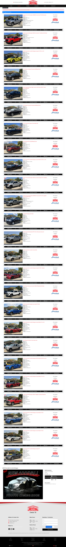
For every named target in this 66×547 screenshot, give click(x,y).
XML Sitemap (55, 539)
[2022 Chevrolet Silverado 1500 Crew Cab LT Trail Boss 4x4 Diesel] (13, 39)
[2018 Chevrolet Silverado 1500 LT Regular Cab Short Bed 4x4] (13, 400)
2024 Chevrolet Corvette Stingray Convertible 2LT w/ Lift (33, 376)
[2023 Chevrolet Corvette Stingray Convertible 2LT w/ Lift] (13, 328)
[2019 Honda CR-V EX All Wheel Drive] (13, 147)
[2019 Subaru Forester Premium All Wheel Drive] (13, 111)
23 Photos (13, 27)
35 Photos (13, 99)
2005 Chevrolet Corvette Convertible (30, 249)
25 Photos (13, 135)
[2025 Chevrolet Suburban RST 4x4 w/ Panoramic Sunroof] (13, 237)
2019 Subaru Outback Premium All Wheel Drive (32, 69)
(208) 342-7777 (14, 521)
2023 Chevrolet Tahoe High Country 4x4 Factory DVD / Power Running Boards (34, 88)
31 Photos (13, 334)
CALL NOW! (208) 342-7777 (49, 2)
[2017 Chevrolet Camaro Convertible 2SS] (13, 129)
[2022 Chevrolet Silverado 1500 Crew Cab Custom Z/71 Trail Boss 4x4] (13, 183)
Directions (44, 539)
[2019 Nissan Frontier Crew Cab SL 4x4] (13, 346)
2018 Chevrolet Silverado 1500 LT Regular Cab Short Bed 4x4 (34, 394)
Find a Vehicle (33, 539)
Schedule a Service (33, 540)
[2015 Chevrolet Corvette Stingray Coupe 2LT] (13, 454)
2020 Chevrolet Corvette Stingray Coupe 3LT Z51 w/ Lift (33, 51)
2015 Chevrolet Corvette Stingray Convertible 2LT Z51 (33, 430)
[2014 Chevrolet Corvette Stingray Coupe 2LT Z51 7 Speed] (13, 274)
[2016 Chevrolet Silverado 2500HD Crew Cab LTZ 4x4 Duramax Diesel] (13, 20)
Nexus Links (55, 540)
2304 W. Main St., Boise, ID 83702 (18, 2)
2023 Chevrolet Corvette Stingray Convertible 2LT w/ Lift (33, 322)
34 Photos (13, 244)
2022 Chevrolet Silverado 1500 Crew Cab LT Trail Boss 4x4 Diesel (35, 33)
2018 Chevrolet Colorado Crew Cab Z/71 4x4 (31, 304)
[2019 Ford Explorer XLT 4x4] (13, 219)
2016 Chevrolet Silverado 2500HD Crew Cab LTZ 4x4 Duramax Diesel (34, 15)
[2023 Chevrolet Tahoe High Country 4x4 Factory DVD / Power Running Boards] (13, 93)
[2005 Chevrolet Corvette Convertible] (13, 255)
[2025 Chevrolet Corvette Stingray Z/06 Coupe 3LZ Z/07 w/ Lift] (13, 364)
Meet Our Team (10, 539)
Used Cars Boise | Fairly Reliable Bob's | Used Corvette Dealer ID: (36, 542)
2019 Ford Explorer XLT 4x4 (28, 213)
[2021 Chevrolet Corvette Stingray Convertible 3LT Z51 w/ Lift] (13, 165)
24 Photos (13, 280)
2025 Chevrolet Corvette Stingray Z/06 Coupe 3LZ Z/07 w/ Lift (34, 358)
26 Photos (13, 117)
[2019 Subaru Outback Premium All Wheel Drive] (13, 75)
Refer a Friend (10, 540)
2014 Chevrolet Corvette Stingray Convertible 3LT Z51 (33, 412)
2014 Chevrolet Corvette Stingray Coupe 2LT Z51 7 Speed (33, 267)
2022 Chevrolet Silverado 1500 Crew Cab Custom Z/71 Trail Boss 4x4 (35, 178)
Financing (22, 540)
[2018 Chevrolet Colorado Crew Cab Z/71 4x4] (13, 310)
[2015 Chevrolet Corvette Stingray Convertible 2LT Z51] (13, 436)
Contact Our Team (50, 529)
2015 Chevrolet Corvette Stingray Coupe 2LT (31, 448)
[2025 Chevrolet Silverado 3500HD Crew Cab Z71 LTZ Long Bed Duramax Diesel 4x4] (13, 201)
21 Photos (13, 262)
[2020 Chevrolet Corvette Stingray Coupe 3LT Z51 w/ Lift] (13, 57)
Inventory (22, 539)
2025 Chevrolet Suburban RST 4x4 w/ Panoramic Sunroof (33, 231)
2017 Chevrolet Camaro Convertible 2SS (30, 123)
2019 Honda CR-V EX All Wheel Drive (30, 141)
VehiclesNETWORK (32, 543)
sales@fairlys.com (11, 522)
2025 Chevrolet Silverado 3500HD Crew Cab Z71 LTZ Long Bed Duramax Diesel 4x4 (34, 196)
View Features (57, 29)
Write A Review (44, 540)
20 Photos (13, 81)
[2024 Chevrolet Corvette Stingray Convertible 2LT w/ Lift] (13, 382)
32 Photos (13, 63)
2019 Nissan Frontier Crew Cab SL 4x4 (30, 340)
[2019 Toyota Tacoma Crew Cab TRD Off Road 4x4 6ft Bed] (13, 292)
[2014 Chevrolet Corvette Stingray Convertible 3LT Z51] (13, 418)
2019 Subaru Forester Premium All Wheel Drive (31, 105)
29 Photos (13, 45)
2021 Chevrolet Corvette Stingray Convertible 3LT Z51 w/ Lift (34, 159)
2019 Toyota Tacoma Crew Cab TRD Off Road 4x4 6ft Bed (33, 286)
